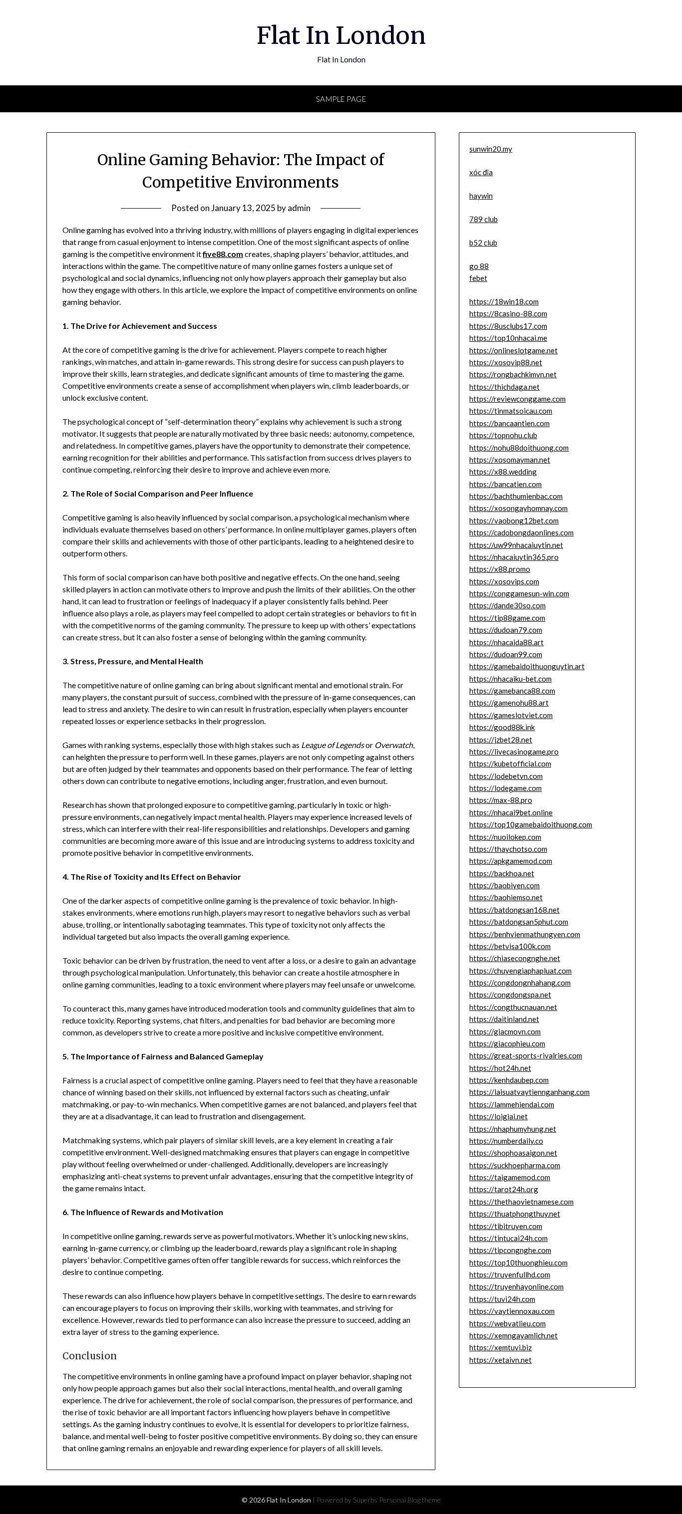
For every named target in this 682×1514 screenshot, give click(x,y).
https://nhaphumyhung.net (512, 1128)
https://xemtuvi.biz (500, 1347)
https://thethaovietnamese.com (521, 1201)
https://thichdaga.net (504, 386)
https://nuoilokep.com (505, 836)
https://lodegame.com (505, 787)
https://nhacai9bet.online (511, 812)
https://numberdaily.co (506, 1140)
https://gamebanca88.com (512, 690)
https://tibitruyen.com (505, 1226)
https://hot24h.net (500, 1067)
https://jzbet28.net (500, 739)
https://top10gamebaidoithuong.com (530, 824)
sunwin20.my (490, 148)
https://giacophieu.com (507, 1043)
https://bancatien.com (505, 484)
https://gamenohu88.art (509, 702)
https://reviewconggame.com (517, 398)
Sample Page (341, 98)
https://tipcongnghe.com (510, 1250)
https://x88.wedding (503, 471)
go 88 (479, 265)
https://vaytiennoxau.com (512, 1310)
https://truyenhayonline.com (516, 1286)
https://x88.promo (499, 568)
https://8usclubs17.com (508, 325)
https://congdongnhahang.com (520, 982)
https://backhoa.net (501, 873)
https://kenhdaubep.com (509, 1079)
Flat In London (341, 35)
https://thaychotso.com (508, 848)
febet (478, 277)
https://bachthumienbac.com (516, 496)
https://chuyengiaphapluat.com (520, 970)
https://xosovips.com (504, 581)
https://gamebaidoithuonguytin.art (527, 666)
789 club (483, 219)
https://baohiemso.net (506, 897)
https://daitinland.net (504, 1018)
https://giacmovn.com (505, 1031)
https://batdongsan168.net (514, 909)
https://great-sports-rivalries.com (525, 1055)
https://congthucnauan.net (513, 1007)
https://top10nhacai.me (508, 337)
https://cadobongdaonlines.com (521, 532)
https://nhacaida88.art (506, 642)
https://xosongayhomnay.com (518, 508)
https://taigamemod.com (509, 1177)
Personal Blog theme (410, 1500)
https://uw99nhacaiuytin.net (516, 544)
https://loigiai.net (498, 1116)
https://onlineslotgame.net (513, 350)
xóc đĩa (481, 172)
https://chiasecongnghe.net (514, 958)
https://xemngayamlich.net (513, 1335)
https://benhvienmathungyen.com (524, 934)
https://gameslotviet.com (511, 715)
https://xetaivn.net (500, 1359)
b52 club (483, 242)
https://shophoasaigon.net (513, 1152)
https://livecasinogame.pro (514, 751)
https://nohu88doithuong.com (519, 447)
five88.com (223, 253)
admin (299, 208)
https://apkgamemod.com (510, 860)
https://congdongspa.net (510, 994)
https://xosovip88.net (505, 362)
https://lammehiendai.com (511, 1104)
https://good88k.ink (502, 727)
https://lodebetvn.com (506, 775)
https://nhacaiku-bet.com (510, 678)
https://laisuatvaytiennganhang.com (529, 1091)
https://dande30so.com (507, 605)
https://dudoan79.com (505, 629)
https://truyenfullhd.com (509, 1274)
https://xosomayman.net (509, 459)
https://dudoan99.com (505, 654)
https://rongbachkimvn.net (513, 374)
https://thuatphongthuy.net (514, 1213)
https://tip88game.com (507, 617)
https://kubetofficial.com (510, 763)
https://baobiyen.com (504, 885)
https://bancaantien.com (509, 423)
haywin (481, 195)
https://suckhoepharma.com (514, 1165)
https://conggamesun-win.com (519, 593)
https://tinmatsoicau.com (510, 410)
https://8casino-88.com (508, 313)
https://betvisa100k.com (510, 946)
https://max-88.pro (500, 799)
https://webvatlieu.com (507, 1323)
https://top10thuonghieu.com (518, 1262)
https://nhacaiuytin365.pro (514, 556)
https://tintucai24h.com (508, 1238)
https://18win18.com (504, 301)
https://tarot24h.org (503, 1189)
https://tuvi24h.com (502, 1298)
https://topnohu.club (503, 435)
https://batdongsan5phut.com (518, 921)
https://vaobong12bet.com (514, 520)
